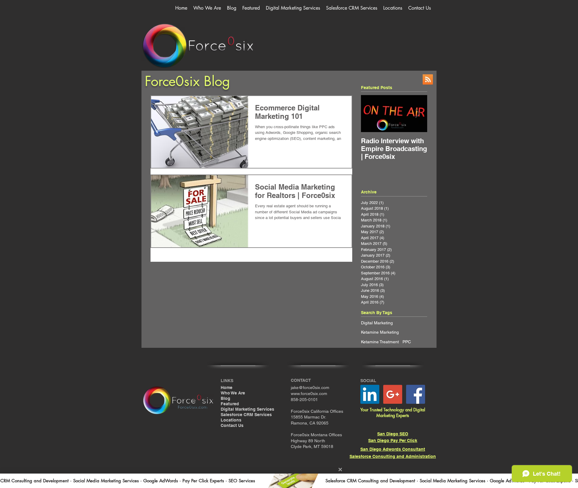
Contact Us (232, 425)
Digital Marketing (377, 322)
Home (226, 387)
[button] (293, 8)
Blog (225, 398)
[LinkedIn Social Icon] (369, 394)
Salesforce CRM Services (246, 414)
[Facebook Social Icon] (415, 394)
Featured (230, 403)
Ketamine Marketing (380, 332)
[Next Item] (417, 113)
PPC (406, 341)
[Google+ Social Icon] (392, 394)
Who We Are (233, 393)
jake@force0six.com (310, 387)
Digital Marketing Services (247, 409)
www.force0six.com (309, 393)
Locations (231, 420)
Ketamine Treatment (380, 341)
